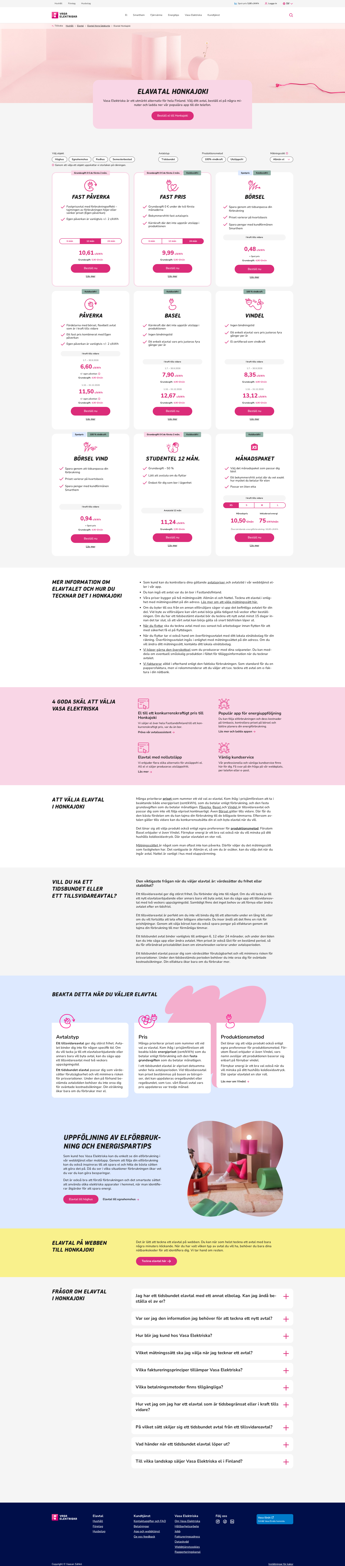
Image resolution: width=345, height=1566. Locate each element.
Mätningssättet (147, 845)
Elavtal (80, 25)
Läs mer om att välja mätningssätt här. (229, 602)
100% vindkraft (214, 159)
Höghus (59, 159)
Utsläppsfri (237, 159)
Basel (217, 807)
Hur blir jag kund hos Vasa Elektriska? (174, 1335)
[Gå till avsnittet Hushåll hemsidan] (64, 15)
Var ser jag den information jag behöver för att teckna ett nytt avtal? (204, 1318)
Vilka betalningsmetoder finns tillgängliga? (180, 1387)
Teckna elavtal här (154, 1261)
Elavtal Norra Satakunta (98, 25)
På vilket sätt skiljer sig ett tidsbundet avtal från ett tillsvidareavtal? (204, 1427)
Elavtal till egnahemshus (119, 1199)
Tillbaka (59, 25)
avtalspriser (217, 582)
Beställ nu (90, 268)
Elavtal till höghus (81, 1199)
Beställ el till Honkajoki (172, 116)
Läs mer (90, 276)
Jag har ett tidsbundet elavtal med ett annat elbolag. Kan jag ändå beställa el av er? (206, 1298)
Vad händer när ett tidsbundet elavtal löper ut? (183, 1444)
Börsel (224, 811)
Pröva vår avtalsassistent (154, 732)
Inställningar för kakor (280, 1564)
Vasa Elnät (264, 1517)
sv (287, 3)
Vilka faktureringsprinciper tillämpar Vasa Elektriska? (189, 1370)
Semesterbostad (122, 159)
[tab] (69, 241)
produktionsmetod (245, 828)
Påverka (205, 807)
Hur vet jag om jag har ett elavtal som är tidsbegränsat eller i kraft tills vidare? (207, 1407)
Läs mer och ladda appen (235, 731)
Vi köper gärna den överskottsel (166, 650)
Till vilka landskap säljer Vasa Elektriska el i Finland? (189, 1461)
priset (167, 799)
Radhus (100, 159)
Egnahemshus (80, 159)
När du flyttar (153, 626)
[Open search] (291, 15)
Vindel (233, 807)
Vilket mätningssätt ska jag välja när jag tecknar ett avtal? (194, 1353)
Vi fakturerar (152, 664)
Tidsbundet (168, 159)
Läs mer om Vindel (233, 1081)
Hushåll (69, 25)
